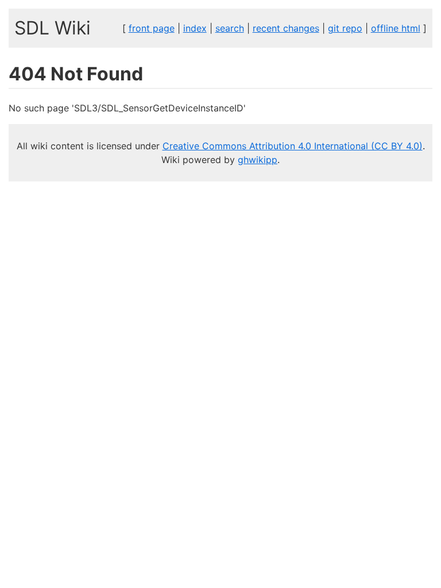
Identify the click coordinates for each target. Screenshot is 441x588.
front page (152, 28)
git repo (345, 28)
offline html (395, 28)
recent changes (286, 28)
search (229, 28)
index (195, 28)
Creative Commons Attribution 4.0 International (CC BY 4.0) (293, 146)
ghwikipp (257, 159)
